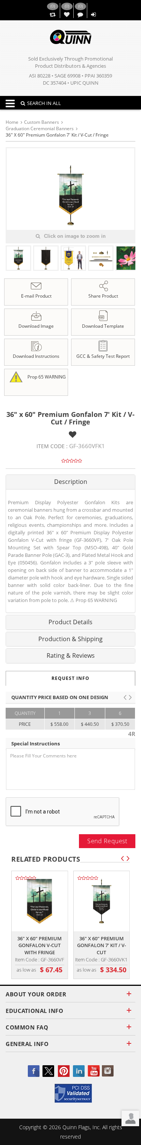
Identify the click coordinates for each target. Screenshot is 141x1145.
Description (70, 481)
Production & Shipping (70, 639)
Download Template (103, 326)
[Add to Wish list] (72, 434)
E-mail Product (36, 296)
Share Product (103, 296)
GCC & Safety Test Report (103, 356)
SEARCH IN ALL (44, 103)
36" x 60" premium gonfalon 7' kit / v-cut (101, 945)
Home (12, 122)
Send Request (107, 841)
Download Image (36, 326)
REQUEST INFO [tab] (70, 678)
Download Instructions (36, 356)
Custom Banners (41, 122)
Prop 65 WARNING (46, 376)
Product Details (70, 622)
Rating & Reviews (71, 655)
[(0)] (52, 15)
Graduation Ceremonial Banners (40, 128)
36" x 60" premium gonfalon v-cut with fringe (39, 945)
